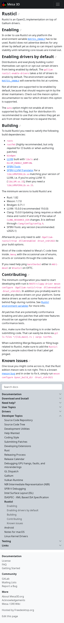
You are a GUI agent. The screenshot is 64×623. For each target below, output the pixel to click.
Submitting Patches (15, 441)
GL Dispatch (11, 471)
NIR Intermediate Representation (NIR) (27, 484)
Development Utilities (17, 428)
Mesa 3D (13, 4)
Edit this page (10, 616)
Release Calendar (14, 459)
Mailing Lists (9, 582)
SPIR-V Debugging (15, 488)
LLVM (10, 159)
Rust (7, 450)
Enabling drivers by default (22, 510)
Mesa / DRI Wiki (11, 604)
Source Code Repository (18, 420)
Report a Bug (9, 586)
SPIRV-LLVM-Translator (20, 170)
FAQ (4, 564)
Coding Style (11, 437)
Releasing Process (15, 454)
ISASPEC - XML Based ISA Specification (26, 497)
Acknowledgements (13, 600)
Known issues (15, 523)
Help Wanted (12, 433)
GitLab (5, 578)
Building (11, 514)
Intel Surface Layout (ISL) (18, 493)
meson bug (8, 373)
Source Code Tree (14, 424)
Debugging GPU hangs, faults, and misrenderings (24, 465)
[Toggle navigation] (57, 4)
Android (9, 527)
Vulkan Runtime (13, 480)
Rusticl (8, 501)
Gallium (8, 475)
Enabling (12, 506)
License (6, 560)
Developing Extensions (17, 446)
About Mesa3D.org (13, 596)
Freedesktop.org (24, 610)
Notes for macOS (14, 532)
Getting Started (11, 568)
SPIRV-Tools (14, 166)
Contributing (14, 519)
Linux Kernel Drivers (16, 536)
